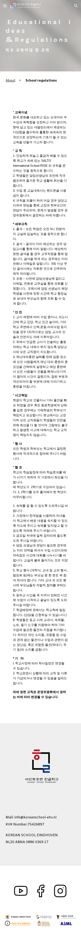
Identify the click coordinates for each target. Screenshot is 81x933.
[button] (5, 5)
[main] (40, 36)
